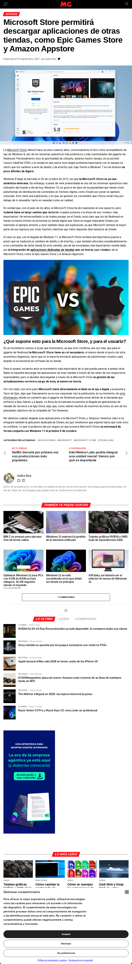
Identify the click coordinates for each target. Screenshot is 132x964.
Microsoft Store (17, 150)
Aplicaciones (47, 440)
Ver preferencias (66, 953)
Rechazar (66, 944)
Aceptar (66, 934)
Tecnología (106, 440)
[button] (127, 892)
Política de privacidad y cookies (52, 960)
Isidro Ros (50, 59)
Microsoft (65, 440)
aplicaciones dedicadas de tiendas (52, 249)
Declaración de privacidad (81, 960)
